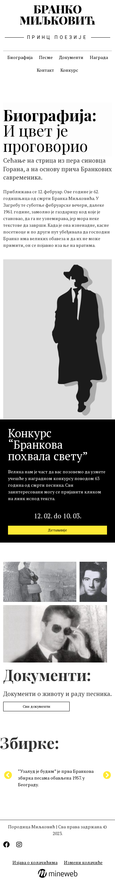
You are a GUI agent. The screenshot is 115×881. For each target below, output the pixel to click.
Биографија (20, 57)
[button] (107, 775)
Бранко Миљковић (57, 14)
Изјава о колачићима (34, 862)
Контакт (45, 70)
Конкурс (69, 70)
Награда (99, 57)
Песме (46, 57)
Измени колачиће (83, 862)
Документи (71, 57)
